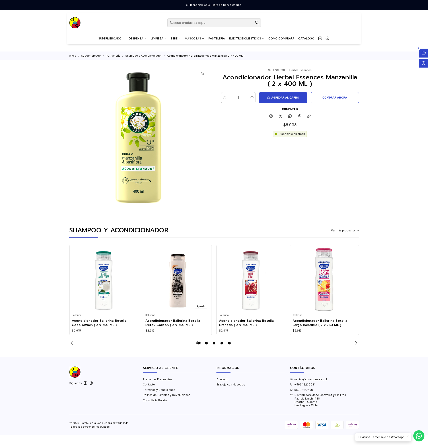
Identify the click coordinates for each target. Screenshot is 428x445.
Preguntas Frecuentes (157, 379)
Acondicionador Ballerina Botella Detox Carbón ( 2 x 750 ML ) (172, 322)
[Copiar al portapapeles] (309, 116)
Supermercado (91, 55)
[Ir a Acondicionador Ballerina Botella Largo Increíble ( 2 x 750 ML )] (324, 279)
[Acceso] (423, 63)
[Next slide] (355, 343)
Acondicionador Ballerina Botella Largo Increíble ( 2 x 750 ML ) (319, 322)
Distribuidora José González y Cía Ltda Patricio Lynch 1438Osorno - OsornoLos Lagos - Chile (320, 400)
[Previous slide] (72, 343)
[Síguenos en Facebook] (327, 38)
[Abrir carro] (423, 53)
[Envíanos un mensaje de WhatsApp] (418, 435)
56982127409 (303, 389)
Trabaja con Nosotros (230, 384)
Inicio (72, 55)
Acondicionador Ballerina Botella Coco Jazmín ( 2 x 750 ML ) (99, 322)
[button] (198, 343)
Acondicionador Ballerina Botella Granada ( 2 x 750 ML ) (246, 322)
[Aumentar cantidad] (252, 97)
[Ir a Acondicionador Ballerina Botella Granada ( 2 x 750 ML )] (251, 279)
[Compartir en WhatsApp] (290, 116)
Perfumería (113, 55)
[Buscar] (257, 22)
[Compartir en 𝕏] (280, 116)
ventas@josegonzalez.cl (310, 379)
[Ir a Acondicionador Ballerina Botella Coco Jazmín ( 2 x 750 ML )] (104, 279)
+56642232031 (304, 384)
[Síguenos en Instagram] (320, 38)
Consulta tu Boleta (155, 400)
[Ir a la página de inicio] (74, 22)
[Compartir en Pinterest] (299, 116)
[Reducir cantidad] (224, 97)
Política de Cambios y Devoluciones (166, 395)
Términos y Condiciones (159, 389)
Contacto (149, 384)
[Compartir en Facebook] (271, 116)
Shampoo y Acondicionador (143, 55)
